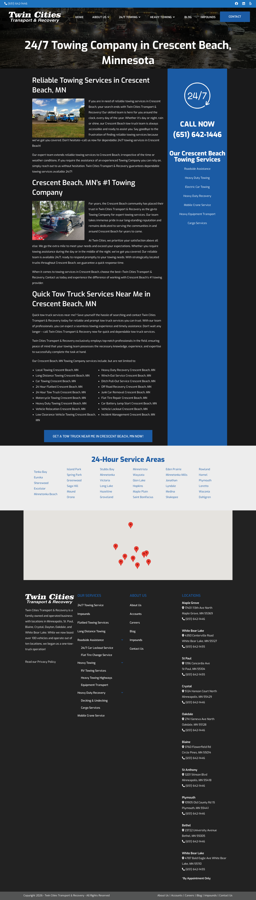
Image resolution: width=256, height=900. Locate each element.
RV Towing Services (93, 670)
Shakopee (172, 497)
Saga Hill (72, 486)
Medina (170, 491)
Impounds (83, 614)
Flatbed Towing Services (93, 622)
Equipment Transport (94, 685)
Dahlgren (205, 497)
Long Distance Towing (91, 631)
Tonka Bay (40, 472)
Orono (71, 497)
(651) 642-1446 (17, 3)
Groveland (106, 497)
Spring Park (74, 475)
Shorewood (41, 483)
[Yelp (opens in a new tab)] (249, 3)
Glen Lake (139, 480)
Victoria (105, 480)
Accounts (136, 614)
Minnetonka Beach (45, 494)
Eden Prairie (173, 469)
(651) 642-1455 (195, 646)
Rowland (204, 469)
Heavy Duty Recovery (197, 196)
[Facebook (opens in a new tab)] (236, 3)
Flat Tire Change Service (96, 655)
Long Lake (106, 486)
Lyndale (171, 486)
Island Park (74, 469)
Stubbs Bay (107, 469)
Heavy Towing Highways (96, 678)
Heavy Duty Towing (197, 178)
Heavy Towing (86, 663)
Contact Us (136, 649)
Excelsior (40, 488)
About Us (135, 605)
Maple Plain (140, 491)
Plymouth (205, 480)
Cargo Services (197, 223)
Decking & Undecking (94, 700)
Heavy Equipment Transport (197, 214)
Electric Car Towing (197, 187)
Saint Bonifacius (143, 497)
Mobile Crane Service (197, 205)
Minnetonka (107, 475)
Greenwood (74, 480)
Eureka (38, 477)
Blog (132, 631)
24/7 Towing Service (90, 605)
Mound (71, 491)
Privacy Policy (46, 662)
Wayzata (138, 475)
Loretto (203, 486)
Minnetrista (140, 469)
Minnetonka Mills (176, 475)
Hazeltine (106, 491)
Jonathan (171, 480)
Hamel (203, 475)
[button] (115, 547)
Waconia (204, 491)
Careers (135, 622)
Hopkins (138, 486)
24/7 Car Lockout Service (97, 648)
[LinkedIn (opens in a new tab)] (243, 3)
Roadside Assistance (197, 169)
